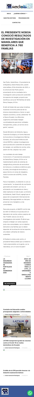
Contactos (16, 22)
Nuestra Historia (10, 18)
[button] (30, 393)
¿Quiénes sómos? (20, 13)
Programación (23, 18)
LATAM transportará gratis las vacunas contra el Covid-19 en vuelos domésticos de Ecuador (17, 343)
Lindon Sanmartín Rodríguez (12, 314)
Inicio (9, 13)
